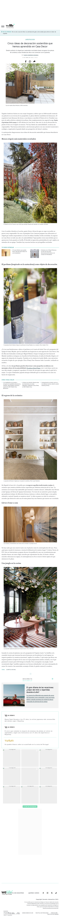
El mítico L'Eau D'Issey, (34, 368)
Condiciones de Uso (27, 912)
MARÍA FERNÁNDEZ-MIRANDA (31, 55)
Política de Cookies (53, 914)
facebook (25, 61)
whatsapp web (30, 61)
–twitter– (52, 892)
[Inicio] (10, 28)
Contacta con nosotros (15, 893)
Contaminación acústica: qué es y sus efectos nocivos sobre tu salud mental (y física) (50, 384)
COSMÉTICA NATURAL (11, 669)
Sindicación (54, 912)
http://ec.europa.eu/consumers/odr (50, 908)
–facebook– (43, 892)
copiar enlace (34, 61)
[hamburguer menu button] (2, 27)
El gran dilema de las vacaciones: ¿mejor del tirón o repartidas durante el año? (40, 689)
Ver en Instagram (30, 806)
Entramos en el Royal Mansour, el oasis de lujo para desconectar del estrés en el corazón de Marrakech (48, 252)
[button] (11, 758)
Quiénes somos (34, 893)
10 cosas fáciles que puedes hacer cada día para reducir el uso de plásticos (19, 251)
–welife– (56, 892)
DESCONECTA (27, 679)
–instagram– (47, 892)
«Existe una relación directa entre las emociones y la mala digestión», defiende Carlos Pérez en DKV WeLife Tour (30, 385)
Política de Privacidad (42, 912)
